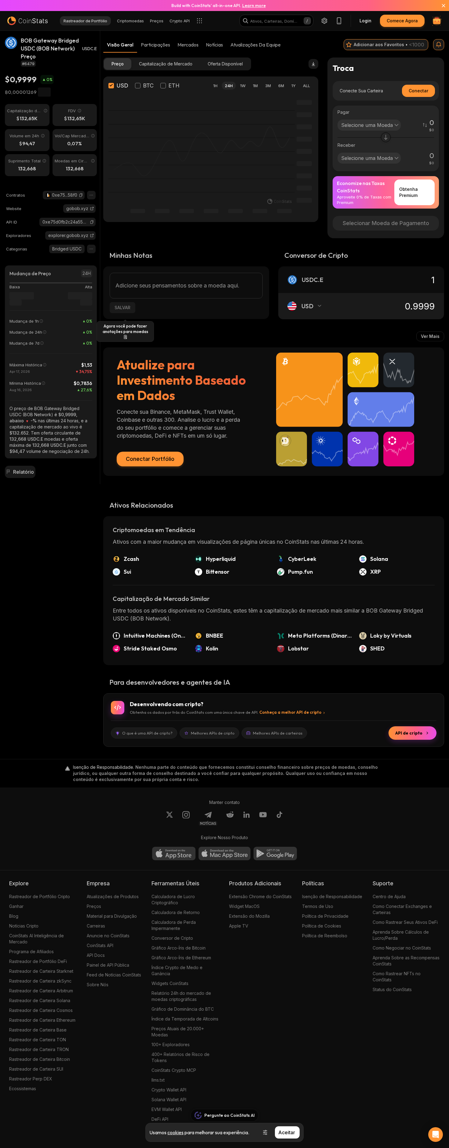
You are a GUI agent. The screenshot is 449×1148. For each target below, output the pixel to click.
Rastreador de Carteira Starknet (41, 971)
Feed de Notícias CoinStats (114, 974)
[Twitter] (169, 818)
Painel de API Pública (108, 965)
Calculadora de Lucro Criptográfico (173, 899)
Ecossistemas (22, 1088)
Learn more (254, 5)
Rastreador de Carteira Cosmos (41, 1010)
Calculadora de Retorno (175, 912)
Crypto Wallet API (168, 1089)
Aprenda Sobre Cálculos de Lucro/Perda (401, 935)
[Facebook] (279, 818)
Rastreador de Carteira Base (38, 1029)
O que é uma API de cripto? (147, 733)
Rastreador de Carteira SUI (36, 1069)
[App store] (173, 853)
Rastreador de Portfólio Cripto (39, 896)
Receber (346, 145)
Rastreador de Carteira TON (37, 1039)
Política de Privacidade (325, 916)
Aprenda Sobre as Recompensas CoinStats (406, 960)
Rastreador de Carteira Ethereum (42, 1020)
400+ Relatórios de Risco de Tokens (180, 1057)
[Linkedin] (246, 818)
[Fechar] (440, 5)
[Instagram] (186, 818)
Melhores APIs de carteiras (277, 733)
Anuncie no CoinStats (108, 935)
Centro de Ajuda (389, 896)
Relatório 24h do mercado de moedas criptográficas (181, 996)
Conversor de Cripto (172, 938)
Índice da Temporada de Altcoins (184, 1018)
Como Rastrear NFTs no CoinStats (397, 976)
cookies (175, 1132)
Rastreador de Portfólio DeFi (38, 961)
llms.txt (158, 1080)
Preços (94, 906)
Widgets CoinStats (169, 983)
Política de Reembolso (324, 935)
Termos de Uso (317, 906)
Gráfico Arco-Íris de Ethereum (181, 957)
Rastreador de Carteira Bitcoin (39, 1059)
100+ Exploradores (170, 1044)
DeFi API (159, 1119)
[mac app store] (224, 853)
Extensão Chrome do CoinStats (260, 896)
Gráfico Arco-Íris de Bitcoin (178, 947)
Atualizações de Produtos (113, 896)
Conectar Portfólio (150, 459)
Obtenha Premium (408, 192)
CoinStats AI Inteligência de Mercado (36, 938)
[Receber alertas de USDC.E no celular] (438, 44)
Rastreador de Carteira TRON (39, 1049)
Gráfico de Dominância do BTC (182, 1009)
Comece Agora (402, 20)
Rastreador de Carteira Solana (39, 1000)
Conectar (418, 90)
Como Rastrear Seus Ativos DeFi (405, 922)
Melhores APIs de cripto (213, 733)
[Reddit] (230, 818)
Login (365, 20)
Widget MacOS (244, 906)
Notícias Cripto (23, 925)
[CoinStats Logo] (27, 21)
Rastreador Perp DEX (30, 1078)
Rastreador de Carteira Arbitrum (41, 990)
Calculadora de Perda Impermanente (173, 925)
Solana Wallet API (168, 1099)
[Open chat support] (435, 1134)
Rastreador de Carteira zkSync (40, 980)
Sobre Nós (97, 984)
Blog (13, 916)
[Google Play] (275, 853)
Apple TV (238, 925)
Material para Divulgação (112, 916)
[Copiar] (80, 195)
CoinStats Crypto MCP (173, 1070)
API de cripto (408, 733)
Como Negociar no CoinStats (402, 947)
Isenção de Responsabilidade (332, 896)
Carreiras (96, 925)
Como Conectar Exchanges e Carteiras (402, 909)
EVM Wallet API (166, 1109)
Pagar (343, 112)
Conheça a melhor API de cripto (290, 712)
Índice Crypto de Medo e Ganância (177, 970)
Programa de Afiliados (31, 951)
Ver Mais (430, 336)
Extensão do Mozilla (249, 916)
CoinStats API (100, 945)
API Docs (96, 955)
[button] (80, 195)
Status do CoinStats (392, 989)
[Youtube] (263, 818)
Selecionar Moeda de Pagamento (386, 223)
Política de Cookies (321, 925)
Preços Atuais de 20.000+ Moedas (177, 1031)
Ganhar (16, 906)
